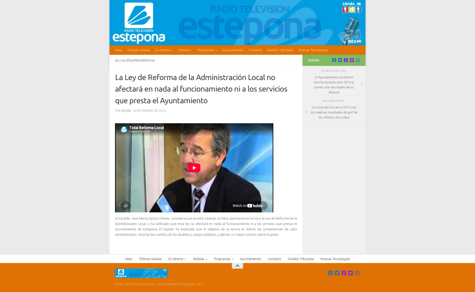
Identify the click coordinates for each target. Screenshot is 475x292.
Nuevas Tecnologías (313, 50)
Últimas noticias (138, 50)
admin (126, 110)
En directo (162, 50)
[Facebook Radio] (346, 60)
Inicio (118, 50)
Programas (206, 50)
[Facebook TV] (334, 60)
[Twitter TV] (340, 60)
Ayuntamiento (232, 50)
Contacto (255, 50)
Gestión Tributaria (280, 50)
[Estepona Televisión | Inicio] (237, 22)
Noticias (184, 50)
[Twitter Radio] (352, 60)
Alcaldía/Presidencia (135, 60)
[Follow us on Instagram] (358, 60)
